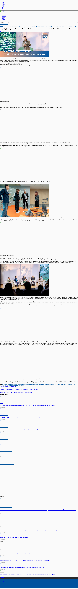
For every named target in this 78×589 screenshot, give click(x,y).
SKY (0, 31)
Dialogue (3, 3)
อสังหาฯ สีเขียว (8, 385)
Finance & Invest (3, 464)
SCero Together (37, 384)
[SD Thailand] (2, 0)
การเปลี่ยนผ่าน (42, 384)
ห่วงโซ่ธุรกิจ (4, 385)
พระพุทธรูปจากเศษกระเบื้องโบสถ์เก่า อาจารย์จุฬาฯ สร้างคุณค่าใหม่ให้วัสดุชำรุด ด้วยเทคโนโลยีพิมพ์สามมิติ (15, 441)
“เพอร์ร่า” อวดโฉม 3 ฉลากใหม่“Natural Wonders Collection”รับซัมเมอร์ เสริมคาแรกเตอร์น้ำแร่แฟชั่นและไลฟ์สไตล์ (16, 392)
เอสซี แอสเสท (22, 385)
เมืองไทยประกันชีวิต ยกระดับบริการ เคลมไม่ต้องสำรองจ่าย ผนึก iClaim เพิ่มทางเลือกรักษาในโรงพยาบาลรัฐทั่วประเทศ (16, 553)
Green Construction (14, 384)
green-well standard (29, 384)
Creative (3, 6)
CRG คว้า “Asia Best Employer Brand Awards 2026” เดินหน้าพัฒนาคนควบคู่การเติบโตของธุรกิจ (14, 546)
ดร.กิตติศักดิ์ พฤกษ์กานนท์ (60, 384)
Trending (3, 2)
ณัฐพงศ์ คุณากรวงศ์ (54, 384)
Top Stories (2, 24)
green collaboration (7, 384)
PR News (3, 8)
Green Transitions (23, 384)
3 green (3, 384)
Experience (3, 4)
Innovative (3, 5)
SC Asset (33, 384)
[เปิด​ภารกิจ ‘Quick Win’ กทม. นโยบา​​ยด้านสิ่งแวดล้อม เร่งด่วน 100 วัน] (2, 515)
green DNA (18, 384)
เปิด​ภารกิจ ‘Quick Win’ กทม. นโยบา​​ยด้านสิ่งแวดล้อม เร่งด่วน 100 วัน (10, 517)
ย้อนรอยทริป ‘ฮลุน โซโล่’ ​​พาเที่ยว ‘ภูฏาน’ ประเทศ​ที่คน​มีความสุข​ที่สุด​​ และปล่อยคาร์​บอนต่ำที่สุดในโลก (14, 537)
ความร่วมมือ (45, 384)
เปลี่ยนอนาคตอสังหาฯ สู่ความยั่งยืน (15, 385)
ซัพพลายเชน (49, 384)
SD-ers (3, 7)
